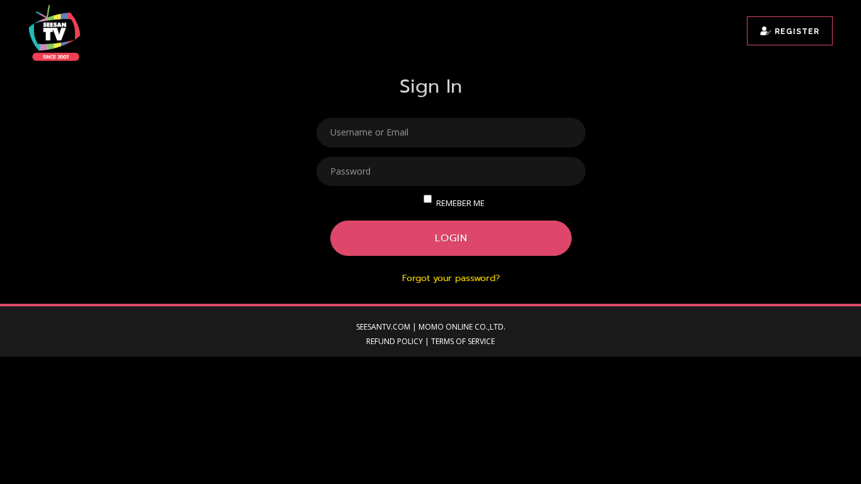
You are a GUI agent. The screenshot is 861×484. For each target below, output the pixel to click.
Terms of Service (463, 341)
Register (795, 31)
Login (451, 238)
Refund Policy (394, 341)
